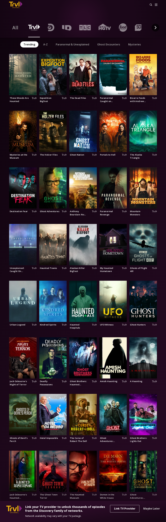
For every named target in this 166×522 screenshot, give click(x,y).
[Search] (149, 5)
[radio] (15, 27)
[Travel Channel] (17, 5)
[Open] (156, 5)
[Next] (155, 27)
